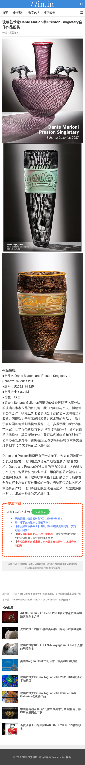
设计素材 (18, 12)
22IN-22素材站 (42, 4)
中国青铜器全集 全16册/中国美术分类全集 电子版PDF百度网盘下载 (50, 710)
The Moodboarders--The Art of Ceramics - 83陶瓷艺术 (41, 599)
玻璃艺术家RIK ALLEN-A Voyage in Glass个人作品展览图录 (51, 646)
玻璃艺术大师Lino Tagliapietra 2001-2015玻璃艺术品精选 (51, 678)
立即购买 (40, 512)
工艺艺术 (14, 32)
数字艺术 (34, 12)
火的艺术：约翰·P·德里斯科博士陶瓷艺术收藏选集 (51, 629)
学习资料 (49, 12)
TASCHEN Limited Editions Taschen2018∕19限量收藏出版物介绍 (46, 593)
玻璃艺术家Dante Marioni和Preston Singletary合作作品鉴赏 (42, 24)
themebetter (58, 757)
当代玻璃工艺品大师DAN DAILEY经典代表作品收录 (50, 726)
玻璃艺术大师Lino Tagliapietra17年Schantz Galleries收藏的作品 (48, 694)
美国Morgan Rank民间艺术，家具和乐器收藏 (48, 661)
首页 (5, 12)
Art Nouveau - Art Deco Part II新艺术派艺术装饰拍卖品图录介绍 (51, 614)
